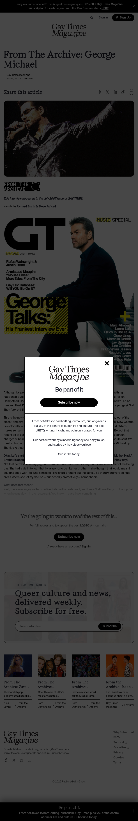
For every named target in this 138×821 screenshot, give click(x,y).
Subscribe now (69, 402)
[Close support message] (107, 363)
